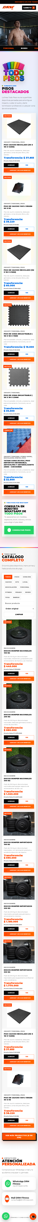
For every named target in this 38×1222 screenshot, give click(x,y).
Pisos (16, 577)
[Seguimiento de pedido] (33, 1216)
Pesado (18, 592)
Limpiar (19, 614)
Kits (17, 582)
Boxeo (28, 592)
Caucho (8, 582)
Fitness (8, 592)
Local (25, 582)
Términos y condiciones (19, 1217)
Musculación (11, 587)
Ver (26, 165)
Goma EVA (27, 577)
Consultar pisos (21, 530)
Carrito (28, 8)
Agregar (11, 165)
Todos (8, 577)
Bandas (16, 597)
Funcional (24, 587)
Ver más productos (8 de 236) (19, 1136)
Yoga (7, 597)
